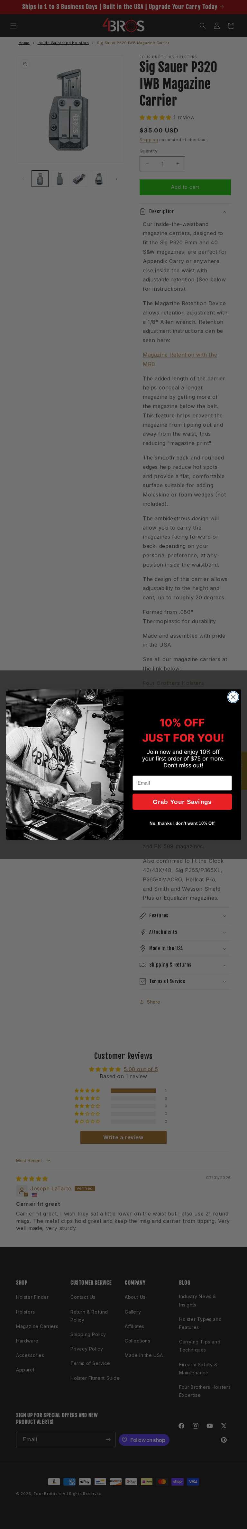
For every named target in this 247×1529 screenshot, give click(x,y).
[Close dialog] (233, 697)
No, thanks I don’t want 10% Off (182, 823)
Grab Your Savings (182, 801)
